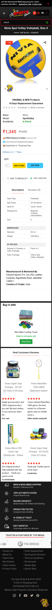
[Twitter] (31, 596)
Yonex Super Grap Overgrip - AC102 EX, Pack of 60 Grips (13, 387)
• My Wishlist (7, 561)
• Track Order (7, 558)
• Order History (8, 565)
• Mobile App (29, 565)
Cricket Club (37, 4)
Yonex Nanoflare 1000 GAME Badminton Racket (38, 387)
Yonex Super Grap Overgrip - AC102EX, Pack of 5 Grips (39, 451)
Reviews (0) (34, 190)
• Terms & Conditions (33, 558)
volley (23, 291)
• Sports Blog (29, 568)
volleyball (31, 291)
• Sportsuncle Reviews (34, 554)
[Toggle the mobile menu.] (4, 13)
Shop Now (26, 341)
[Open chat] (44, 602)
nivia (11, 291)
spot (17, 291)
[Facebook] (20, 596)
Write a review (37, 107)
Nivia (25, 115)
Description (18, 190)
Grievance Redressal (37, 589)
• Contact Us (7, 551)
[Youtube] (25, 596)
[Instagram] (14, 596)
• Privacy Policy (9, 568)
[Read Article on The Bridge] (25, 543)
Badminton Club (25, 4)
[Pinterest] (37, 596)
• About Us (6, 554)
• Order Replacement (33, 551)
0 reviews (22, 107)
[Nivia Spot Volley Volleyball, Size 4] (26, 61)
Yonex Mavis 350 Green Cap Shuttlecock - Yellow (13, 451)
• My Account (29, 561)
